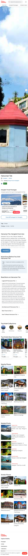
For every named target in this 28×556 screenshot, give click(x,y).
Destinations (4, 546)
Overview (4, 5)
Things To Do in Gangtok (13, 180)
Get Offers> (16, 212)
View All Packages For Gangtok (14, 217)
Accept (25, 553)
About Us (3, 551)
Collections (3, 548)
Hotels (2, 544)
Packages (3, 541)
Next (26, 90)
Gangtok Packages (13, 5)
